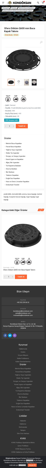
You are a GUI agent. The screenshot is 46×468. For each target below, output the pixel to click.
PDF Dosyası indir (11, 120)
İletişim (23, 430)
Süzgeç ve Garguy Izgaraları (15, 156)
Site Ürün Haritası (23, 433)
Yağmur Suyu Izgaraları (14, 150)
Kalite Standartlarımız (23, 362)
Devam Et (32, 465)
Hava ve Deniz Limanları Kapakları (17, 182)
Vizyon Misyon (23, 355)
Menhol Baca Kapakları (26, 8)
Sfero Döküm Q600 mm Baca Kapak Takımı (19, 270)
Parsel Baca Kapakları (13, 147)
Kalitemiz (23, 424)
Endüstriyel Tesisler (12, 185)
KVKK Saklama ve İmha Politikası (23, 452)
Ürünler (13, 8)
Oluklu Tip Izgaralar (12, 153)
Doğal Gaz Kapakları (13, 178)
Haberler (23, 421)
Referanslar (23, 427)
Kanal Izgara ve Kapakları (14, 159)
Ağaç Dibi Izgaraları (12, 162)
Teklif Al (21, 126)
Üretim (23, 352)
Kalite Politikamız (23, 358)
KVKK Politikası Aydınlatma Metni (23, 443)
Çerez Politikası (23, 446)
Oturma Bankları (11, 169)
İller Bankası (10, 172)
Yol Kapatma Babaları (13, 166)
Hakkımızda (23, 349)
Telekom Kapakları (12, 175)
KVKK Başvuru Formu (23, 449)
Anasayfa (5, 8)
